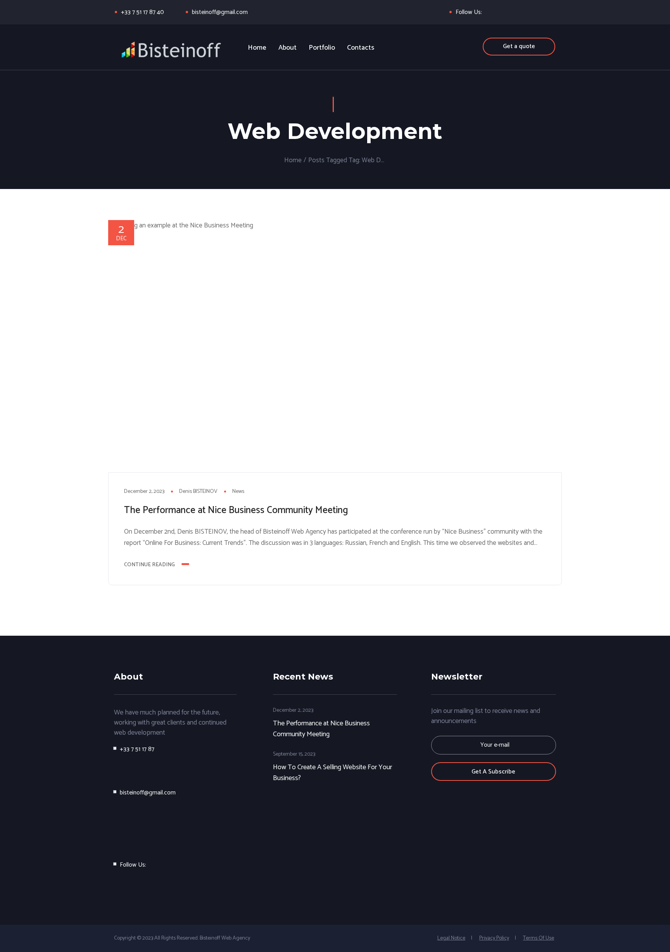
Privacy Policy (494, 938)
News (238, 491)
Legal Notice (451, 938)
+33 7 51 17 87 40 (142, 12)
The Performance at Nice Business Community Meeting (236, 510)
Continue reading (149, 565)
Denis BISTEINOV (198, 491)
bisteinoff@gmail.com (220, 12)
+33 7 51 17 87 (137, 749)
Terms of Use (538, 938)
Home (293, 160)
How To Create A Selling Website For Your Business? (332, 772)
